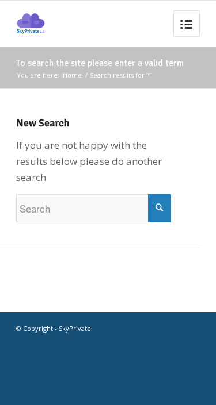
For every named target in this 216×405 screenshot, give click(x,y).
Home (72, 75)
